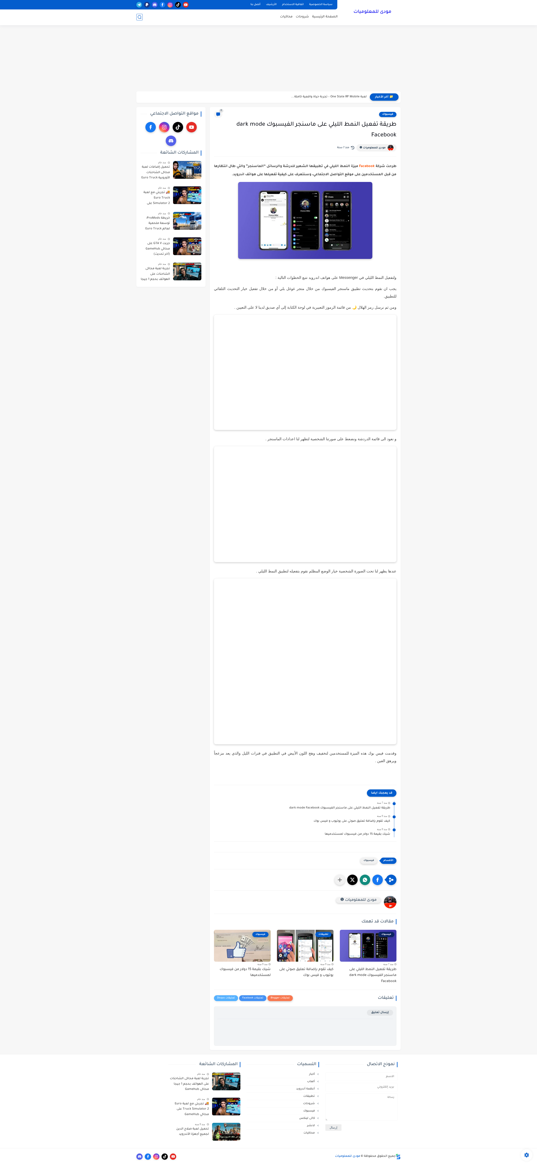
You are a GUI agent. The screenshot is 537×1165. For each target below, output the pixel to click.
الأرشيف (271, 4)
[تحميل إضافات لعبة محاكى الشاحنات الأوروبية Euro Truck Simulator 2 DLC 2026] (187, 170)
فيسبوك (387, 114)
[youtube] (186, 5)
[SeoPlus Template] (398, 1156)
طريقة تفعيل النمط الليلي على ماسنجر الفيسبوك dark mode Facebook (339, 808)
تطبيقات (309, 1096)
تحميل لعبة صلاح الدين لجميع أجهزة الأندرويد (192, 1131)
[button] (377, 880)
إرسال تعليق (380, 1012)
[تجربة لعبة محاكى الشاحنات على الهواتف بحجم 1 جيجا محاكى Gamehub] (187, 271)
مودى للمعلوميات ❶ (373, 147)
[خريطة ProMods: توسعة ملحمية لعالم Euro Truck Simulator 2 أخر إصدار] (187, 221)
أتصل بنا (255, 4)
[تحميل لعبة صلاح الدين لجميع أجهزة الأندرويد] (226, 1132)
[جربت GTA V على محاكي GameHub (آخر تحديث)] (187, 246)
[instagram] (170, 5)
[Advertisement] (268, 58)
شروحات (302, 17)
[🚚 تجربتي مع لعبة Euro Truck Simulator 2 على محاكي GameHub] (187, 195)
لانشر (311, 1125)
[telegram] (139, 5)
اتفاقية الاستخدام (293, 4)
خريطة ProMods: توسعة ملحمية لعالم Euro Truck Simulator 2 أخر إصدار (157, 224)
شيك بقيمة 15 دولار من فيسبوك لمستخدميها (357, 834)
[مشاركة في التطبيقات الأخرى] (340, 880)
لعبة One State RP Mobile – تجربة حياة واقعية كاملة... (329, 97)
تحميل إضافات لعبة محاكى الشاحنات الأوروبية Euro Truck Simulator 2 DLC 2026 (155, 173)
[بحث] (139, 17)
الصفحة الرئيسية (325, 17)
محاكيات (286, 17)
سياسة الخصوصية (320, 4)
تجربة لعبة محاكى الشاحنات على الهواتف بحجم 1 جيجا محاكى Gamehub (155, 275)
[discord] (155, 5)
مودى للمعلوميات (372, 12)
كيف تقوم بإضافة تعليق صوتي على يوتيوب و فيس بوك (352, 821)
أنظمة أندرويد (306, 1089)
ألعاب (311, 1081)
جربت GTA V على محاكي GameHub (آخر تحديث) (158, 249)
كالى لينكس (307, 1118)
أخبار (312, 1074)
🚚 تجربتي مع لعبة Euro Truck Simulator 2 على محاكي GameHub (156, 198)
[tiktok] (178, 5)
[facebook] (162, 5)
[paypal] (147, 5)
